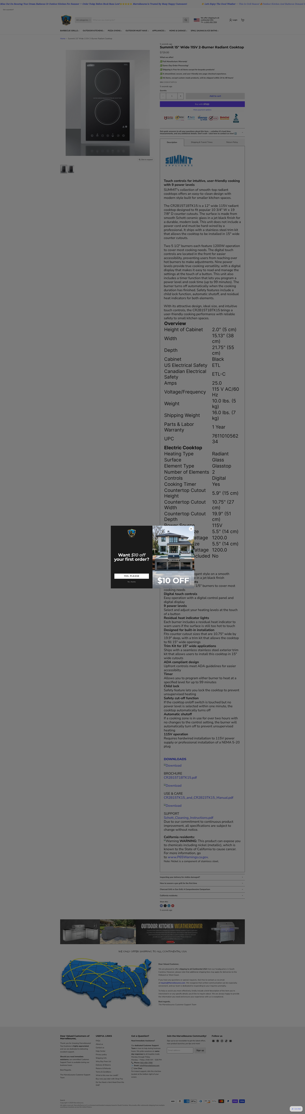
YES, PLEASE (131, 576)
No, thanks (132, 582)
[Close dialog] (191, 529)
